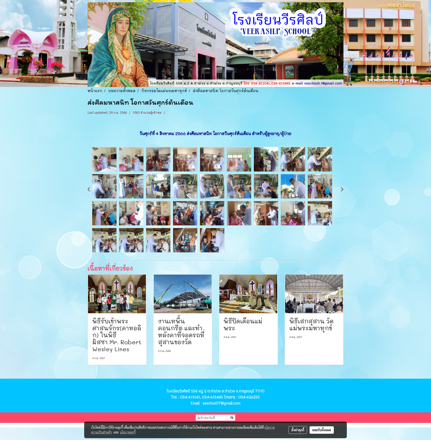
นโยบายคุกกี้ (128, 432)
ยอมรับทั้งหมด (321, 430)
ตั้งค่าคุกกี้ (297, 430)
